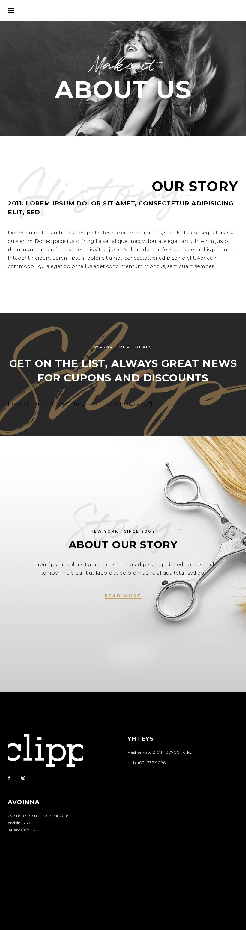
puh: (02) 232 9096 (147, 762)
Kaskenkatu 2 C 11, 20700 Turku (160, 752)
